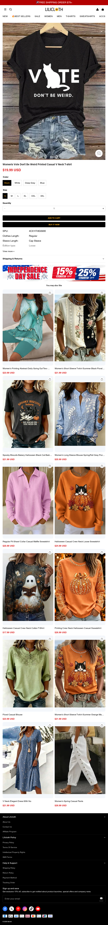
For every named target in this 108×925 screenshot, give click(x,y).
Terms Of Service (10, 847)
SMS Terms (7, 857)
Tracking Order (9, 883)
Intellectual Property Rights (14, 852)
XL (25, 196)
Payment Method (10, 878)
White (17, 183)
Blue (42, 183)
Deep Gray (30, 183)
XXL (33, 196)
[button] (5, 9)
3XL (42, 196)
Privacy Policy (8, 842)
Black (7, 183)
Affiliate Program (9, 831)
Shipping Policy (9, 868)
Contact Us (7, 827)
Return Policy (8, 873)
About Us (6, 822)
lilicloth (10, 921)
